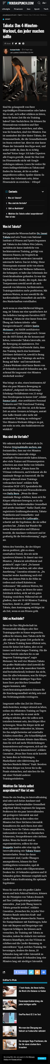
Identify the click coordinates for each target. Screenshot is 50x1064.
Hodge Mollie (15, 50)
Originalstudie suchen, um (26, 447)
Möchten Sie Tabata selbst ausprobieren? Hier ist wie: (24, 215)
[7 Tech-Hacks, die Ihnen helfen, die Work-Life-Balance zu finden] (10, 991)
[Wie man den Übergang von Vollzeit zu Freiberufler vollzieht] (10, 1031)
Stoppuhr (8, 847)
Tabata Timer (33, 851)
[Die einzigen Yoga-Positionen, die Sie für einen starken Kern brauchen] (10, 1044)
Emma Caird (10, 400)
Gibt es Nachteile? (16, 208)
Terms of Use (17, 1059)
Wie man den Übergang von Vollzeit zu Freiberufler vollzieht (32, 1029)
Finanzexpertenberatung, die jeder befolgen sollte (31, 1002)
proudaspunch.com (20, 2)
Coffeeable (32, 518)
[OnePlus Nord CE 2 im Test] (10, 1018)
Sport (7, 19)
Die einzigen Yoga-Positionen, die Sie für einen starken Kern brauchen (33, 1044)
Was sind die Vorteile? (17, 203)
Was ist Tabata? (15, 197)
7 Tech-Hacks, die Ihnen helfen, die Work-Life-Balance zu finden (32, 989)
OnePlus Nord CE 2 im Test (30, 1014)
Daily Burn (13, 493)
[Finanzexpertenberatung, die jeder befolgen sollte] (10, 1004)
